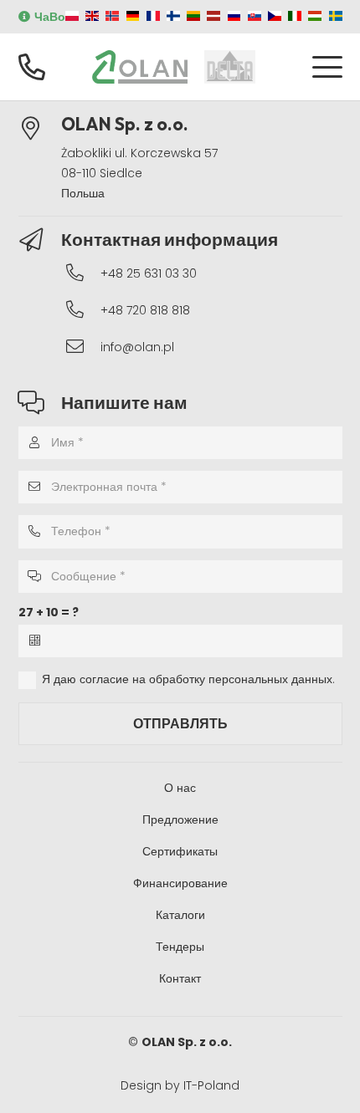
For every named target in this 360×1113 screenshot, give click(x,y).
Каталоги (180, 914)
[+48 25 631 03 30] (82, 273)
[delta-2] (229, 67)
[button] (326, 67)
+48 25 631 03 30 (148, 273)
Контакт (180, 978)
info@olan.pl (137, 347)
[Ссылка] (31, 66)
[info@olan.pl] (82, 346)
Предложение (180, 819)
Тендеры (180, 946)
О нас (180, 787)
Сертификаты (180, 851)
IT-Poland (211, 1085)
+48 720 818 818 (145, 310)
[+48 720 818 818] (82, 310)
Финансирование (180, 883)
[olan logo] (140, 67)
